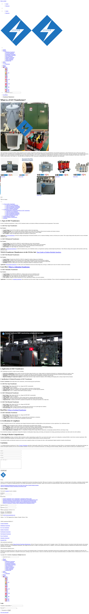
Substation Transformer (9, 57)
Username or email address (6, 605)
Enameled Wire (8, 60)
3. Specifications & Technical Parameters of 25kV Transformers (17, 210)
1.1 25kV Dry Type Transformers (11, 205)
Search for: (7, 92)
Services (4, 62)
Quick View (2, 176)
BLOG (4, 65)
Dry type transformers (10, 235)
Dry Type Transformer (9, 53)
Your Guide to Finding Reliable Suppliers (49, 252)
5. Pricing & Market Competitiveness (10, 217)
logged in (7, 491)
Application (7, 64)
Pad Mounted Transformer (10, 54)
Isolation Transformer (9, 58)
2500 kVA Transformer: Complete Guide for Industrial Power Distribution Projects (18, 503)
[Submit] (3, 558)
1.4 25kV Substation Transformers (11, 208)
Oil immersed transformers (11, 248)
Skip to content (3, 1)
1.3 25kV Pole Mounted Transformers (12, 207)
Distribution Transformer (10, 52)
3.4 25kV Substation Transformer (11, 214)
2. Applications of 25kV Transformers (10, 209)
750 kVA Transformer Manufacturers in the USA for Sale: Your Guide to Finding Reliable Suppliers (19, 485)
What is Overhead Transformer (17, 410)
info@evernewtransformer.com (9, 515)
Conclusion (5, 218)
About (4, 61)
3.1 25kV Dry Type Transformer (11, 211)
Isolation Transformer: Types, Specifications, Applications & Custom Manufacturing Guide (20, 499)
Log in (9, 610)
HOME (4, 49)
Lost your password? (4, 612)
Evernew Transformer (23, 445)
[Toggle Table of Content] (1, 201)
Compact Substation (9, 59)
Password (2, 607)
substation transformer (17, 279)
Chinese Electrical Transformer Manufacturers (22, 544)
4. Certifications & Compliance (9, 216)
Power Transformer (9, 56)
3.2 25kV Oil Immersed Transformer (12, 212)
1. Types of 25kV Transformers (9, 204)
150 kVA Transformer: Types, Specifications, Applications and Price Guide (17, 498)
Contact (4, 66)
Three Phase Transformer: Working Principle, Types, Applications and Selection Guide (19, 500)
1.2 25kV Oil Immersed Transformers (12, 206)
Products (4, 50)
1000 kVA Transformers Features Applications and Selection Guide (13, 486)
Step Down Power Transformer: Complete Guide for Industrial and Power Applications (19, 501)
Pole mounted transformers (11, 264)
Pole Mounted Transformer (10, 55)
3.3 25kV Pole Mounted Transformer (12, 213)
